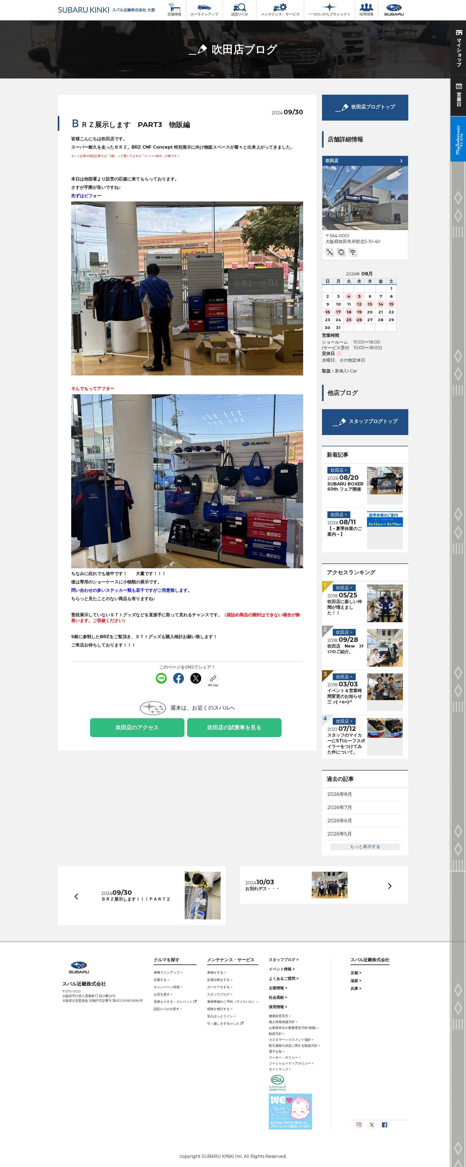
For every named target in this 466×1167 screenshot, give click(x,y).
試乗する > (161, 980)
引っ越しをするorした (223, 1023)
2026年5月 (339, 834)
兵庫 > (356, 988)
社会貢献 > (278, 997)
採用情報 (366, 14)
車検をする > (216, 972)
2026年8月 (339, 794)
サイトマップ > (280, 1069)
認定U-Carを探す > (168, 1009)
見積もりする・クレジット (173, 1002)
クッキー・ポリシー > (285, 1057)
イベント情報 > (282, 969)
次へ (384, 885)
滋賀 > (356, 980)
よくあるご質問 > (284, 978)
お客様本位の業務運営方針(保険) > (294, 1028)
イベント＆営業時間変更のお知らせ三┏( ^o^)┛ (344, 696)
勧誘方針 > (277, 1034)
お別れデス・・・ (262, 888)
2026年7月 (339, 807)
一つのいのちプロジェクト (330, 14)
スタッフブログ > (219, 994)
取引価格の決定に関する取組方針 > (294, 1045)
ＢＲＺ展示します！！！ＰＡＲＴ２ (135, 899)
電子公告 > (277, 1051)
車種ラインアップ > (168, 972)
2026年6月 (339, 821)
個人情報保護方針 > (283, 1022)
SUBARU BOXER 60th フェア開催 (345, 486)
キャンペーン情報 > (168, 987)
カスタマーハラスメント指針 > (291, 1040)
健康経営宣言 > (280, 1016)
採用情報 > (278, 1006)
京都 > (356, 972)
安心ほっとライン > (221, 1016)
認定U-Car (239, 14)
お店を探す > (163, 994)
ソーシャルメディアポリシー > (291, 1063)
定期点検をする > (219, 980)
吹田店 (331, 160)
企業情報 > (278, 987)
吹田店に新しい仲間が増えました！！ (344, 607)
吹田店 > (339, 470)
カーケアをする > (219, 987)
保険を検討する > (219, 1009)
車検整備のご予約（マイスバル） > (232, 1002)
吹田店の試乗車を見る (234, 727)
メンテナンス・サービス (280, 14)
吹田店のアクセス (137, 727)
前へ (75, 895)
